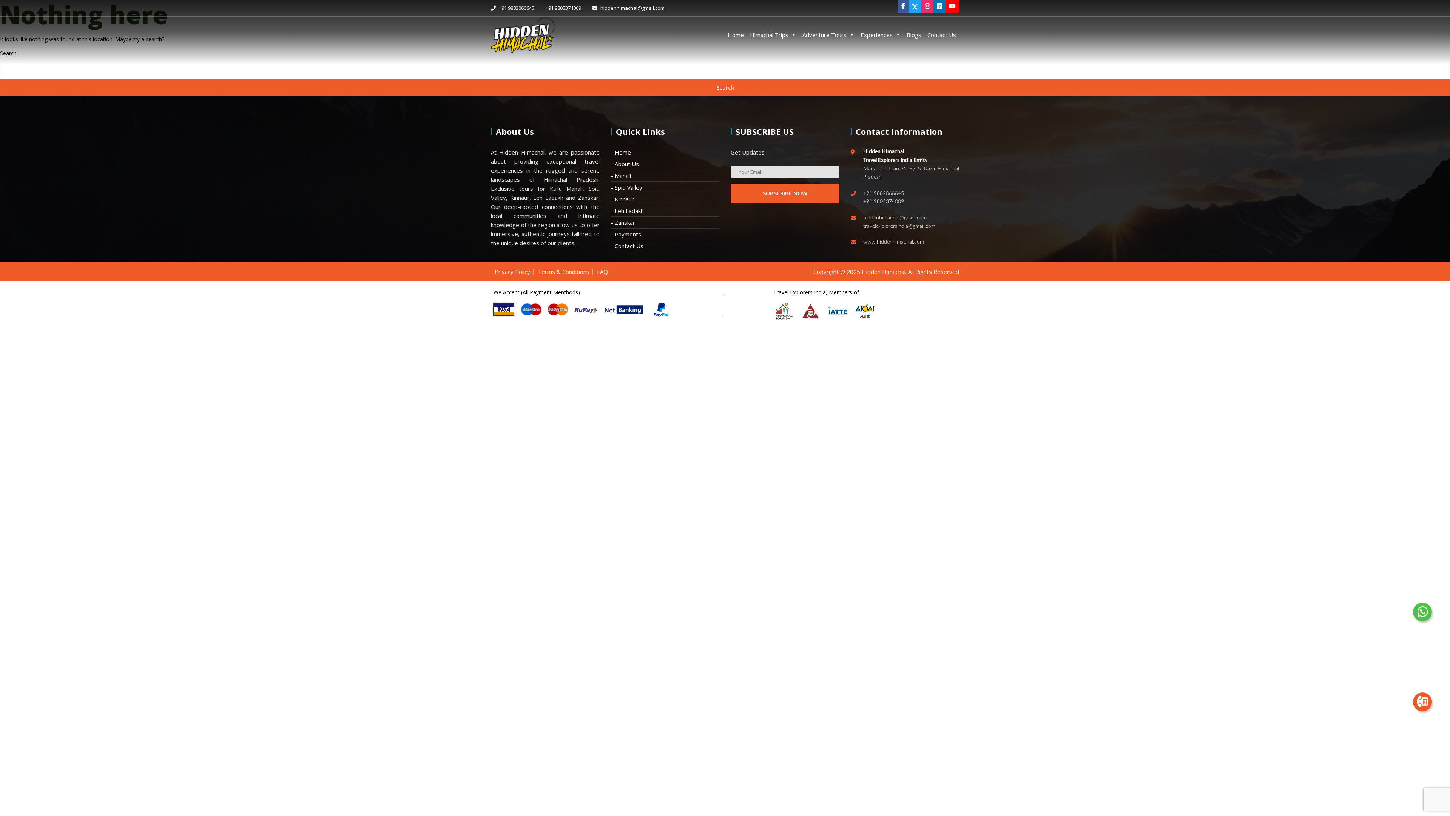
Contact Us (941, 35)
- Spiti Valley (626, 187)
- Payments (626, 234)
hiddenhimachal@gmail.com (632, 8)
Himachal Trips (769, 35)
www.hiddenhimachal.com (893, 242)
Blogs (914, 35)
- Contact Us (627, 246)
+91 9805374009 (563, 8)
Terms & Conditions (563, 271)
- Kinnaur (622, 199)
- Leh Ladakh (627, 211)
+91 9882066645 (516, 8)
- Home (621, 152)
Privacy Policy (512, 271)
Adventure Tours (824, 35)
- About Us (625, 164)
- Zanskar (623, 222)
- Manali (621, 175)
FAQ (602, 271)
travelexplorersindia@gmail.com (899, 226)
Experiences (877, 35)
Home (736, 35)
